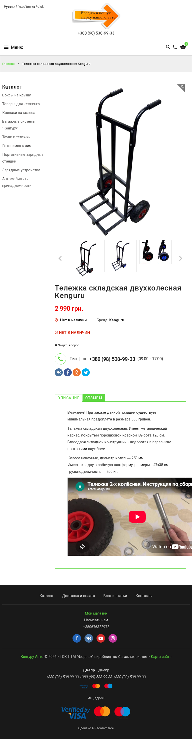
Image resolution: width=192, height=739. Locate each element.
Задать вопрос (68, 345)
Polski (40, 7)
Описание (69, 398)
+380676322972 (96, 627)
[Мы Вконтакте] (88, 638)
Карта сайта (161, 656)
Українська (26, 7)
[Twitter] (86, 372)
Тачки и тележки (16, 137)
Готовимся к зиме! (18, 145)
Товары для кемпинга (21, 104)
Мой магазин (96, 613)
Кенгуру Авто (32, 656)
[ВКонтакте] (59, 372)
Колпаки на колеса (18, 112)
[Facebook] (68, 372)
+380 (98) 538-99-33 (96, 33)
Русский (11, 7)
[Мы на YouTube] (100, 638)
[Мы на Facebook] (76, 638)
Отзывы (93, 398)
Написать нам (96, 620)
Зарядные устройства (21, 170)
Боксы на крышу (16, 95)
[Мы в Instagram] (112, 638)
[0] (183, 47)
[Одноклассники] (77, 372)
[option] (86, 258)
